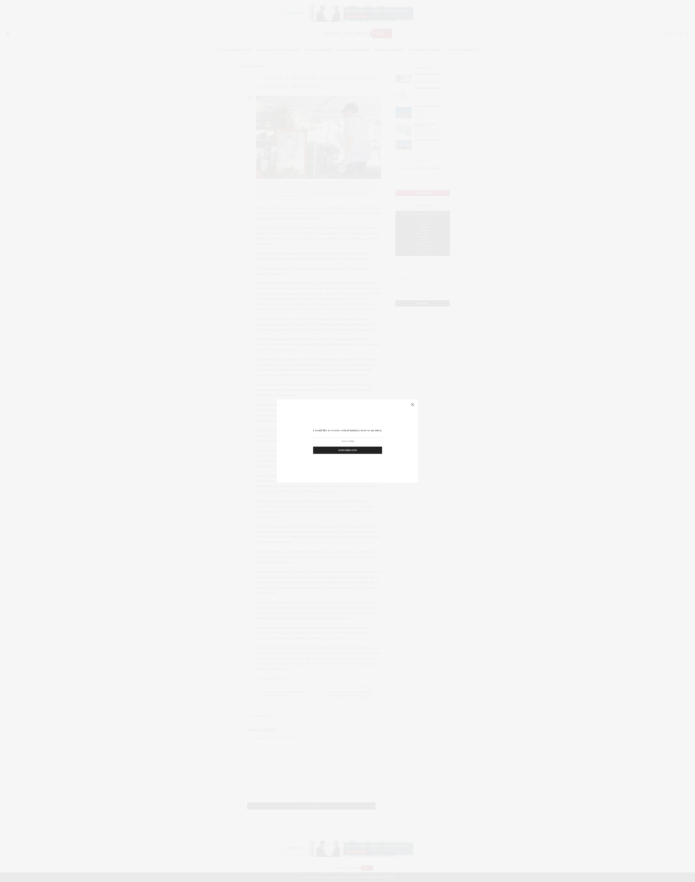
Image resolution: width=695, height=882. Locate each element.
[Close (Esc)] (412, 404)
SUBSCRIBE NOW (347, 450)
